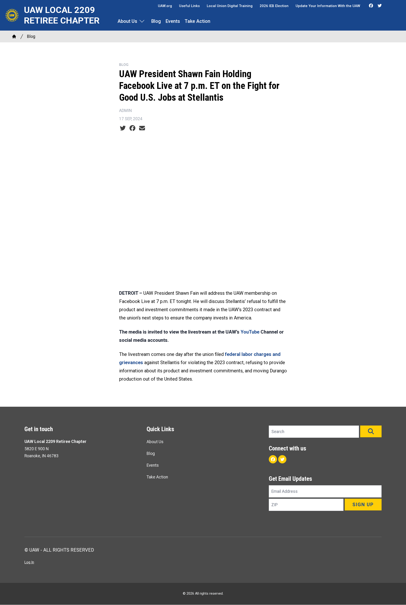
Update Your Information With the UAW (328, 6)
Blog (156, 21)
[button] (371, 431)
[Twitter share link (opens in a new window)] (122, 128)
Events (173, 21)
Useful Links (189, 6)
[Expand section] (142, 21)
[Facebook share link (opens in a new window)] (132, 128)
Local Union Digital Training (230, 6)
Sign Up (363, 504)
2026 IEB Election (274, 6)
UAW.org (165, 6)
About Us (127, 21)
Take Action (197, 21)
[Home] (14, 36)
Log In (29, 562)
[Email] (142, 128)
